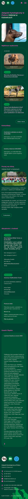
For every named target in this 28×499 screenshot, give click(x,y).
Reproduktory (8, 274)
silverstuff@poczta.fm (9, 291)
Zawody (7, 104)
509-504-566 (7, 289)
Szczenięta (7, 235)
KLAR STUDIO (5, 495)
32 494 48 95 (7, 473)
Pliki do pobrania (8, 319)
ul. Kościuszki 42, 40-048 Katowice (13, 471)
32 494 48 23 (7, 476)
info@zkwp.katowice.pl (10, 478)
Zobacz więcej (21, 121)
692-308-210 (7, 261)
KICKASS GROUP (16, 495)
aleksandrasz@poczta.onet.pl (11, 263)
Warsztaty (7, 72)
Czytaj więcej (6, 215)
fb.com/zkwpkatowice (9, 481)
